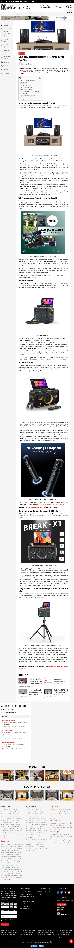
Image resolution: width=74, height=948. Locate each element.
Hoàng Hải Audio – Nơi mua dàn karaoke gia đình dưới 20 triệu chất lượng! (30, 97)
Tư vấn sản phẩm (5, 40)
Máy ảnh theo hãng (55, 823)
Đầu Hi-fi (3, 844)
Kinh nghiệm (6, 70)
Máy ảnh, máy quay (28, 934)
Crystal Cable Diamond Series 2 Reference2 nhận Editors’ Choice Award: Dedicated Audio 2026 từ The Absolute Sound (35, 692)
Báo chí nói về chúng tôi (6, 57)
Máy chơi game (30, 848)
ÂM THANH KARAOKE (55, 807)
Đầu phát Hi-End (5, 810)
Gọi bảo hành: (4, 897)
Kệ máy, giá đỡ (43, 833)
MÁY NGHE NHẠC (54, 832)
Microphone (67, 812)
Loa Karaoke (53, 812)
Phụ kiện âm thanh (7, 932)
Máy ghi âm (67, 843)
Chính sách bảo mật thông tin (27, 896)
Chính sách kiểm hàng (25, 906)
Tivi (27, 840)
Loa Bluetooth (59, 845)
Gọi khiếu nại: (12, 893)
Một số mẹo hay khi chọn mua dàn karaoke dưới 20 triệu (29, 92)
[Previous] (1, 776)
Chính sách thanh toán (25, 908)
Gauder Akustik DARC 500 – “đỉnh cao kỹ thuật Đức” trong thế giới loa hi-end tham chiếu (61, 692)
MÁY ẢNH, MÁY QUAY (55, 820)
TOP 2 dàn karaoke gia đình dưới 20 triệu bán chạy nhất (30, 85)
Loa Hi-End (18, 828)
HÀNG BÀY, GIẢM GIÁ (6, 880)
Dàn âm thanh (6, 62)
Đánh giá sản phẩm (6, 52)
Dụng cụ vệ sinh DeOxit (32, 833)
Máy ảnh (7, 934)
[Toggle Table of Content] (40, 78)
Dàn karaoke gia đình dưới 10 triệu (35, 507)
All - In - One (17, 837)
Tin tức (10, 14)
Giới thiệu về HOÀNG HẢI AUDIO (46, 892)
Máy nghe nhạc (54, 834)
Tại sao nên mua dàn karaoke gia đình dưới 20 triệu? (30, 81)
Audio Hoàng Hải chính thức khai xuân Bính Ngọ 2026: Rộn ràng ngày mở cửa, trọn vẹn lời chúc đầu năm (35, 681)
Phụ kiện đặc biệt (33, 824)
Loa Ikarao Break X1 (28, 89)
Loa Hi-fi (13, 865)
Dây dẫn (28, 810)
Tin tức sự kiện (5, 31)
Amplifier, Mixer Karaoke (59, 816)
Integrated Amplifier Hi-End (16, 835)
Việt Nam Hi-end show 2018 (7, 34)
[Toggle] (10, 29)
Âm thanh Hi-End (5, 930)
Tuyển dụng (6, 73)
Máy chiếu (39, 842)
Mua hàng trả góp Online (26, 894)
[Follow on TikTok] (65, 892)
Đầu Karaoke (53, 810)
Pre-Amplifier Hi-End (6, 814)
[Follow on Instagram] (61, 892)
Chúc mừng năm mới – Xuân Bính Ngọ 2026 (60, 680)
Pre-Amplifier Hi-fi (18, 871)
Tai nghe (58, 839)
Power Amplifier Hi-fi (9, 850)
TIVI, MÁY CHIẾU (29, 837)
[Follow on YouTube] (69, 892)
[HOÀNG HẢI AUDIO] (11, 7)
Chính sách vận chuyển (25, 904)
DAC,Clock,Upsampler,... (13, 818)
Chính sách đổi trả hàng (25, 899)
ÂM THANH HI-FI (5, 841)
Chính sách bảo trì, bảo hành (27, 901)
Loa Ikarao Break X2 (28, 87)
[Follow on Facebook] (58, 892)
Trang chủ (4, 14)
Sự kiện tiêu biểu (6, 46)
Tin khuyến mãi (6, 66)
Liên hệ (40, 894)
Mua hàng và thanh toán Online (27, 892)
